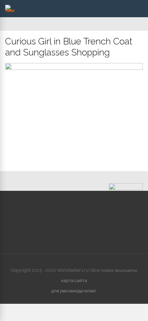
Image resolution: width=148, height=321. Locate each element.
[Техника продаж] (9, 10)
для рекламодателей (73, 290)
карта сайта (74, 280)
